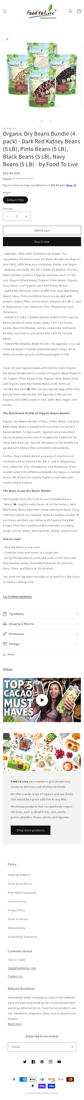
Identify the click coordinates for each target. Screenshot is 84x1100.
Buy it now (42, 241)
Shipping (7, 178)
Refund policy (16, 928)
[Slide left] (33, 121)
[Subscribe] (71, 1047)
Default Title (15, 200)
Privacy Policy (16, 910)
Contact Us (15, 976)
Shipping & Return (19, 875)
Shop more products (31, 830)
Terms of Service (18, 919)
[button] (5, 11)
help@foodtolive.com (22, 968)
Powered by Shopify (50, 1093)
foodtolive (36, 1093)
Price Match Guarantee (22, 892)
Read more (15, 1024)
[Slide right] (50, 121)
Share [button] (11, 654)
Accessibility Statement (22, 936)
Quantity (8, 208)
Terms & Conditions (20, 883)
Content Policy (17, 901)
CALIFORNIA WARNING (17, 597)
